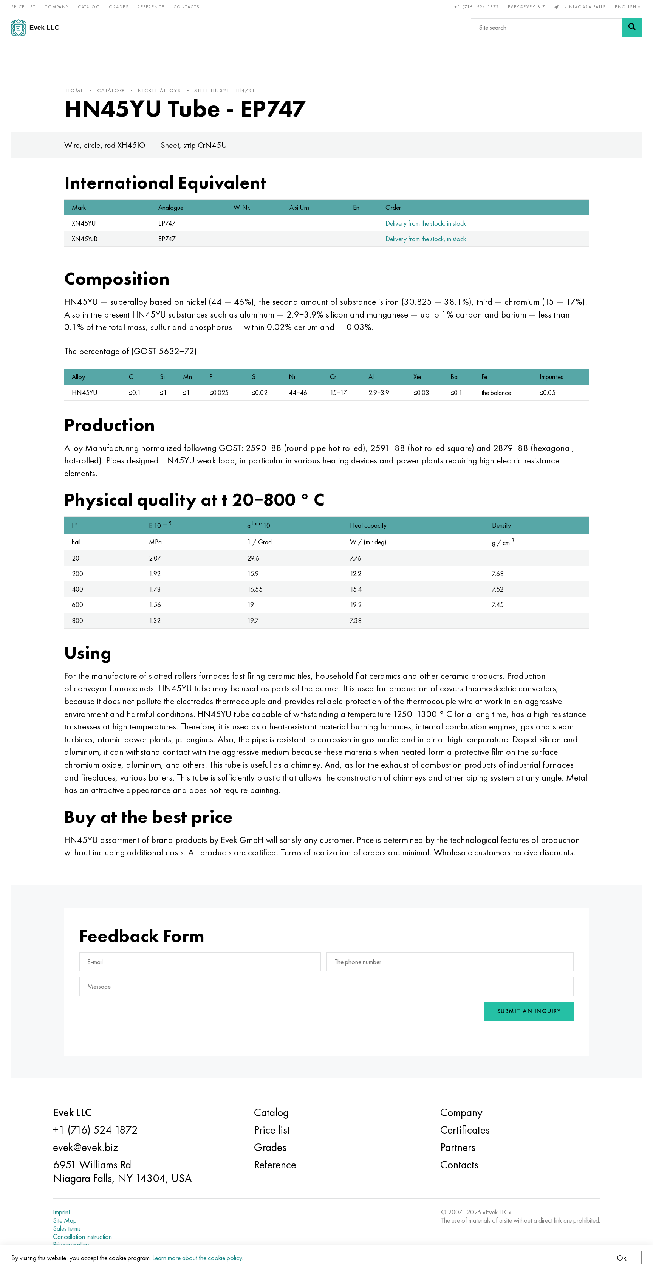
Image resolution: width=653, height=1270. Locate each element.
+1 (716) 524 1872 (477, 7)
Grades (119, 7)
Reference (151, 7)
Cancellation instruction (82, 1237)
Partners (457, 1147)
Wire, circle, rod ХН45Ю (104, 144)
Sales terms (67, 1228)
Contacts (186, 7)
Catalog (89, 7)
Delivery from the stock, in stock (425, 223)
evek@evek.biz (526, 7)
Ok (622, 1257)
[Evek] (38, 27)
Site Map (65, 1220)
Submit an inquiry (529, 1011)
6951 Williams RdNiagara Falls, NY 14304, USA (122, 1171)
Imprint (61, 1212)
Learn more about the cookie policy (197, 1257)
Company (56, 7)
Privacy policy (71, 1245)
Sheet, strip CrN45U (194, 144)
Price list (23, 7)
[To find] (632, 27)
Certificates (465, 1130)
